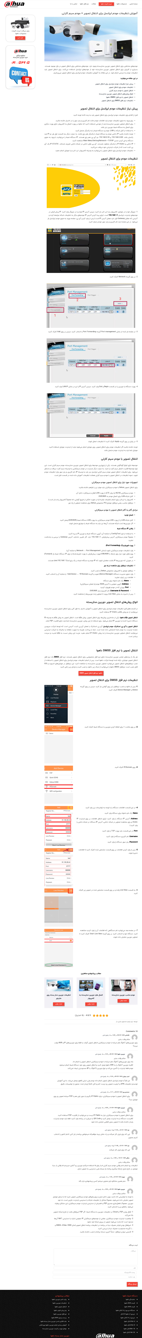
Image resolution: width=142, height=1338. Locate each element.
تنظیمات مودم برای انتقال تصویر (121, 87)
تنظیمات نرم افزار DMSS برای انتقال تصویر (117, 100)
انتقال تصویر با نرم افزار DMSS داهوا (119, 97)
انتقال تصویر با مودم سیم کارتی (121, 90)
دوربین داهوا (121, 1054)
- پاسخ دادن (106, 1035)
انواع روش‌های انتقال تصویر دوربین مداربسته (116, 94)
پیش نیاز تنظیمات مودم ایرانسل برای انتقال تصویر (114, 84)
